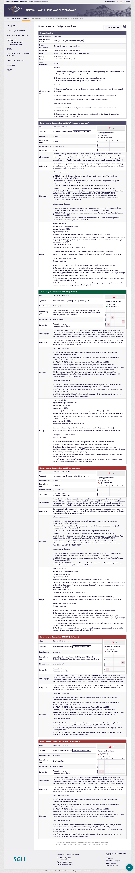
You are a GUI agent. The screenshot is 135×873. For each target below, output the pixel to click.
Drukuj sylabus (111, 27)
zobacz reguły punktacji (64, 59)
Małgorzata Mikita (95, 311)
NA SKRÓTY (11, 26)
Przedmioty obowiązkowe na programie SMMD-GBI (72, 53)
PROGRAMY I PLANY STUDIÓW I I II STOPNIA (18, 55)
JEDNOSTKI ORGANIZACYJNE (17, 35)
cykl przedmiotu (106, 138)
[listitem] (16, 19)
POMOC (9, 70)
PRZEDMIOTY (11, 40)
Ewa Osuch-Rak (65, 659)
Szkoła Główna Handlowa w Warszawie (68, 50)
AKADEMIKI (11, 65)
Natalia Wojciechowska (68, 315)
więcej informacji (80, 131)
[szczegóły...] (113, 128)
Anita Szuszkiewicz (71, 313)
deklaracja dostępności (115, 861)
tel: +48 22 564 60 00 (66, 862)
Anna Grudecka (58, 311)
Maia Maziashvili (82, 311)
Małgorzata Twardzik (93, 659)
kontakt (110, 858)
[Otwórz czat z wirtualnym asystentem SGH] (129, 867)
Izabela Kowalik (69, 311)
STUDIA (9, 49)
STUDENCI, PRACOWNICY (16, 31)
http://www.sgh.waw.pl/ (66, 864)
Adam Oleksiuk (58, 313)
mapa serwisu (112, 863)
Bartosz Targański (85, 313)
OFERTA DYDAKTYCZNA (15, 60)
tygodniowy (104, 136)
